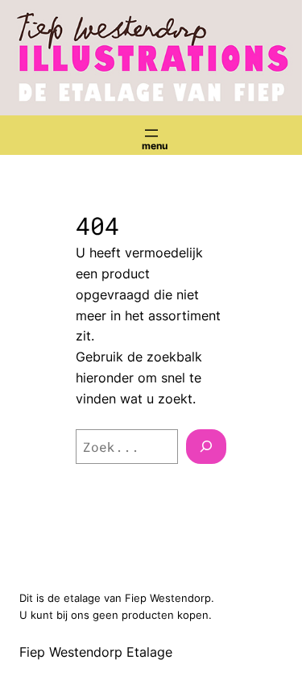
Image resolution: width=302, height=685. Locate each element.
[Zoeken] (206, 447)
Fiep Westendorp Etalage (95, 652)
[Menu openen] (151, 133)
